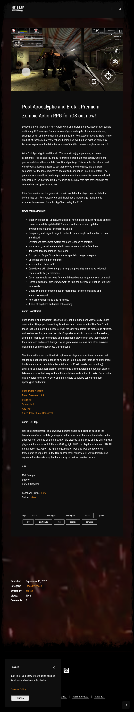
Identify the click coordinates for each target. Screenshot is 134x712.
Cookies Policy (18, 689)
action (34, 515)
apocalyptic (70, 515)
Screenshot (28, 404)
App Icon (26, 408)
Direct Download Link (33, 395)
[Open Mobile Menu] (112, 9)
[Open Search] (119, 9)
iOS (28, 522)
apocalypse (51, 515)
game (101, 515)
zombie (73, 522)
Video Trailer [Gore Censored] (37, 413)
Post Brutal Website (32, 390)
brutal (87, 515)
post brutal (43, 522)
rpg (59, 522)
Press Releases (34, 586)
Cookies (62, 696)
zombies (89, 522)
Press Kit (27, 399)
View (43, 493)
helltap (29, 590)
